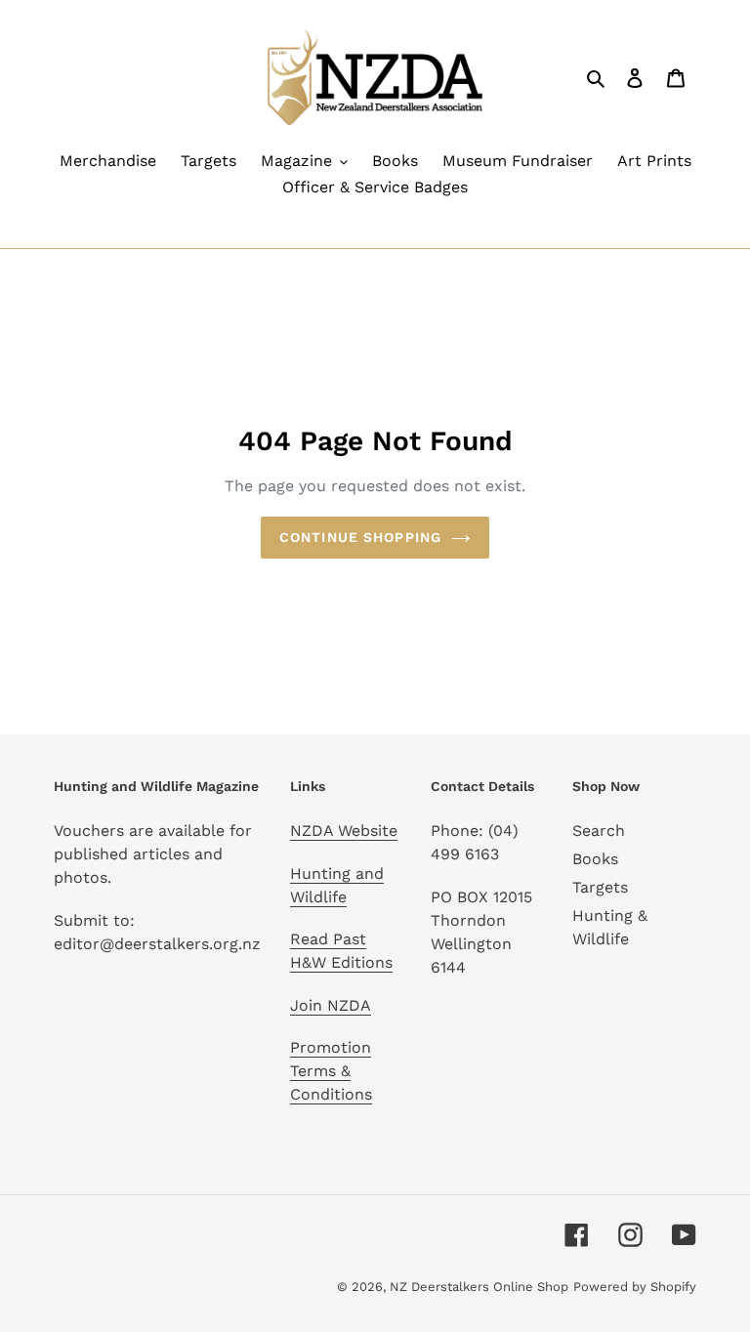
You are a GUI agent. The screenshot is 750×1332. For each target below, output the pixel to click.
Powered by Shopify (634, 1286)
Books (595, 859)
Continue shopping (360, 537)
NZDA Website (343, 830)
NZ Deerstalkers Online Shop (479, 1286)
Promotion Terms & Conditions (331, 1070)
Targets (600, 887)
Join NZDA (330, 1005)
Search (598, 830)
